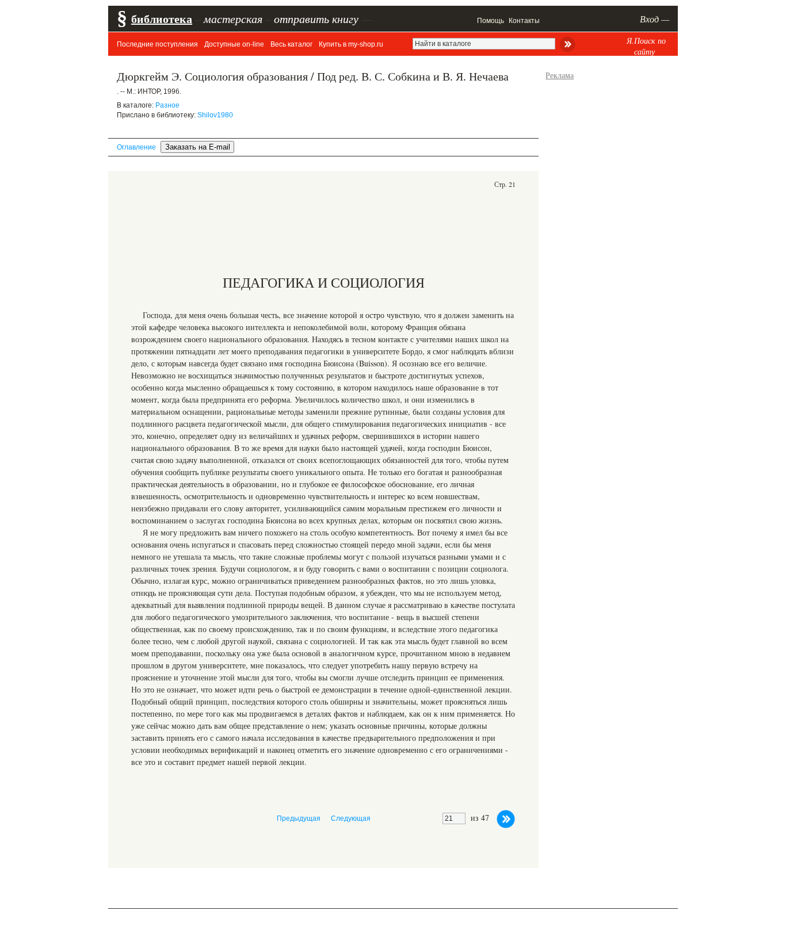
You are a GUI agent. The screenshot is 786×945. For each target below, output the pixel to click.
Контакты (524, 21)
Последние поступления (157, 44)
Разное (167, 105)
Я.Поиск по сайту (646, 46)
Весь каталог (291, 44)
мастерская (233, 18)
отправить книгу (316, 18)
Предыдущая (298, 818)
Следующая (351, 818)
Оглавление (136, 147)
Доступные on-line (234, 44)
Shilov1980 (215, 115)
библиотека (161, 18)
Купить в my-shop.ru (351, 44)
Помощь (490, 21)
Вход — (654, 19)
